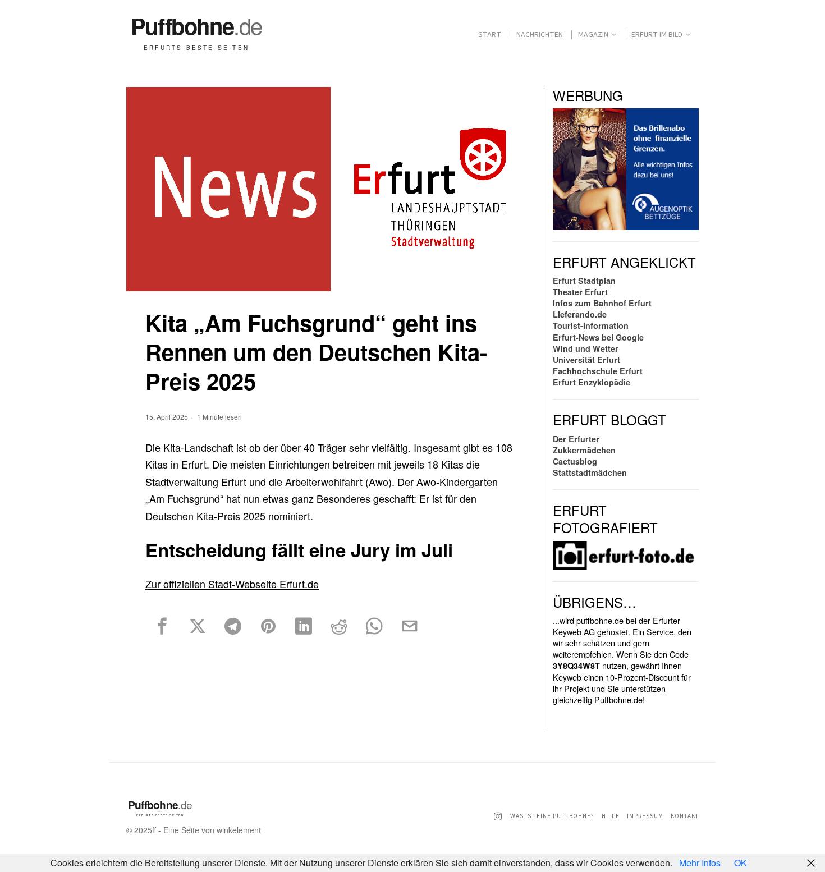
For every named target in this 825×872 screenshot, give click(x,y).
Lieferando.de (580, 314)
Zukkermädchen (584, 450)
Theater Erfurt (580, 291)
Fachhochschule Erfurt (598, 371)
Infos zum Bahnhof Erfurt (602, 303)
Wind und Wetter (585, 348)
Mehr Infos (700, 862)
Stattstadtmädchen (590, 472)
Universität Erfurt (586, 359)
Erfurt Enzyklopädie (591, 382)
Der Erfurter (576, 438)
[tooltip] (162, 626)
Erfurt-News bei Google (598, 337)
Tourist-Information (591, 325)
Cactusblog (575, 461)
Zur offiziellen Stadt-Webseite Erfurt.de (232, 583)
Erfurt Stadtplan (584, 280)
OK (740, 862)
